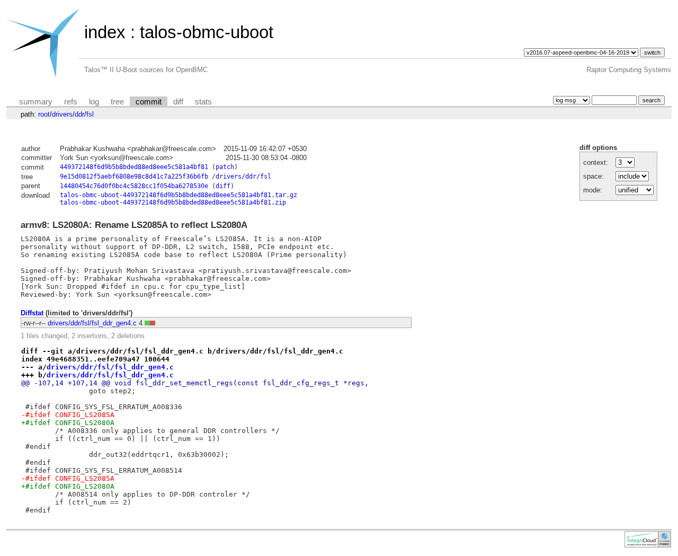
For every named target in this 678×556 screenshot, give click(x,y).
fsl (90, 114)
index (105, 32)
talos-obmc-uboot (206, 32)
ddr (79, 114)
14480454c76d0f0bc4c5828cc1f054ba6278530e (134, 186)
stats (203, 102)
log (94, 102)
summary (35, 102)
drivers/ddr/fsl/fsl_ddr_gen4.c (92, 323)
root (44, 114)
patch (225, 167)
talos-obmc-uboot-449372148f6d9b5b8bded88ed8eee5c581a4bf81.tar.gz (178, 195)
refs (70, 102)
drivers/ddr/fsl (243, 176)
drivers (62, 114)
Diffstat (32, 313)
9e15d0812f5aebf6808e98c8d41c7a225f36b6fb (134, 176)
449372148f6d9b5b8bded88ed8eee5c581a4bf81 (134, 167)
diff (178, 102)
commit (149, 102)
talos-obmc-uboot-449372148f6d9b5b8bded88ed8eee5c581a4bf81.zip (173, 202)
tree (117, 102)
